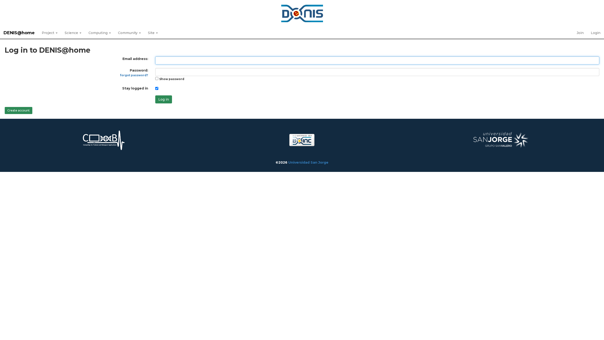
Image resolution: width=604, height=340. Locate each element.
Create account (18, 110)
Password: (134, 72)
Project (48, 33)
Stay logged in (135, 88)
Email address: (135, 59)
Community (128, 33)
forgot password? (134, 75)
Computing (98, 33)
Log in (163, 99)
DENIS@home (19, 32)
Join (580, 33)
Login (595, 33)
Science (72, 33)
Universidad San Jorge (308, 162)
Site (151, 33)
